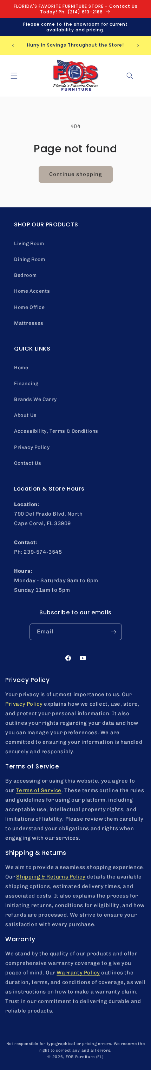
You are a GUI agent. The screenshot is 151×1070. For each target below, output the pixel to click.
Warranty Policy (78, 972)
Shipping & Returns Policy (50, 877)
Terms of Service (38, 790)
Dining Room (29, 259)
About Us (25, 415)
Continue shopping (75, 174)
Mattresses (29, 323)
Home (21, 368)
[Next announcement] (138, 45)
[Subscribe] (114, 632)
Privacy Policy (32, 447)
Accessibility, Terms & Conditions (56, 431)
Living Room (29, 244)
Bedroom (25, 275)
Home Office (29, 307)
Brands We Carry (35, 399)
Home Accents (32, 291)
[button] (14, 76)
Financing (26, 384)
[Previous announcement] (13, 45)
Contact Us (27, 463)
